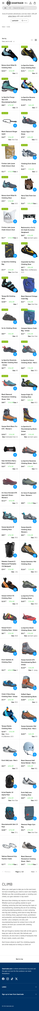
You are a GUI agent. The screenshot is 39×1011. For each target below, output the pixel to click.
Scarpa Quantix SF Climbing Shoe (8, 528)
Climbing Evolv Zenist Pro (28, 165)
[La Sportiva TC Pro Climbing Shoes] (29, 584)
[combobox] (19, 8)
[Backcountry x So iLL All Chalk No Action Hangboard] (29, 216)
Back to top (19, 959)
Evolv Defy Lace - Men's (9, 760)
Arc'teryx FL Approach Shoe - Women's (28, 494)
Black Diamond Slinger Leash (9, 132)
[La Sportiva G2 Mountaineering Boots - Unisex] (29, 415)
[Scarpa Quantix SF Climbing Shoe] (10, 516)
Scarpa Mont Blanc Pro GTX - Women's (9, 427)
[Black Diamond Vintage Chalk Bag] (29, 285)
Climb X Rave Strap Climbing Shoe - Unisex (9, 695)
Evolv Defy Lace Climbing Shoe (26, 793)
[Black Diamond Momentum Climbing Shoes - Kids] (10, 383)
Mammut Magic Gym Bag (28, 825)
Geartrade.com (10, 1006)
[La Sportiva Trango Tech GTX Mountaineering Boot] (10, 86)
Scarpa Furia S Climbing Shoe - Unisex (9, 629)
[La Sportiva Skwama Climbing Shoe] (29, 86)
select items (12, 16)
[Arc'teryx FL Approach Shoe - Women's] (29, 481)
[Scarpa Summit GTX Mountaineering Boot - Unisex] (29, 648)
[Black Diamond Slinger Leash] (10, 120)
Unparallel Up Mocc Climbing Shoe (28, 263)
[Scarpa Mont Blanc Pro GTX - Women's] (10, 415)
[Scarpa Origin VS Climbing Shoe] (29, 383)
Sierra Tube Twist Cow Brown (28, 197)
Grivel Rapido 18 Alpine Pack (7, 793)
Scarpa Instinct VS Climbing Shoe (8, 597)
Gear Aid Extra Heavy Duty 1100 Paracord (9, 462)
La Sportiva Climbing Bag (9, 263)
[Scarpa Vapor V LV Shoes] (29, 120)
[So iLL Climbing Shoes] (10, 317)
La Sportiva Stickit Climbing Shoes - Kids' (28, 629)
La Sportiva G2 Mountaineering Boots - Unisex (29, 428)
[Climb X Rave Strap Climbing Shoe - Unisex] (10, 683)
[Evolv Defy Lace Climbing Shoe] (29, 781)
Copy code (25, 20)
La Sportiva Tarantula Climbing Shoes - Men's (29, 462)
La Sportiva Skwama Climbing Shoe (28, 98)
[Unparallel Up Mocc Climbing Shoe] (29, 250)
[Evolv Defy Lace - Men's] (10, 749)
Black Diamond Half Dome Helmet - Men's (28, 761)
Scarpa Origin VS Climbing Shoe (27, 395)
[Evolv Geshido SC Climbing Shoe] (10, 648)
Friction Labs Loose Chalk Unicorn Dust (8, 164)
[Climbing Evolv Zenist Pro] (29, 152)
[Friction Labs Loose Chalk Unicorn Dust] (10, 152)
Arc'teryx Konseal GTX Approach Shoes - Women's (9, 495)
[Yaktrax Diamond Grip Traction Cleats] (10, 845)
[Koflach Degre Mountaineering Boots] (29, 683)
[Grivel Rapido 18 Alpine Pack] (10, 781)
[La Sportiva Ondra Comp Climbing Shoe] (29, 54)
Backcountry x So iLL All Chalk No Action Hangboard (28, 229)
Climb (8, 26)
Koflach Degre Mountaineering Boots (29, 695)
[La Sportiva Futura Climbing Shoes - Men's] (29, 349)
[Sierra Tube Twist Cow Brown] (29, 184)
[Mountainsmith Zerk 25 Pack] (10, 813)
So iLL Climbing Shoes (9, 328)
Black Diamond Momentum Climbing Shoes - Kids (9, 396)
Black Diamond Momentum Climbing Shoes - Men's (28, 858)
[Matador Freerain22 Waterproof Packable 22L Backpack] (10, 550)
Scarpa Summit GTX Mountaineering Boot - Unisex (29, 662)
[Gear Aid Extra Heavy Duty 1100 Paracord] (10, 449)
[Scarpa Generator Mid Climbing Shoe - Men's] (29, 715)
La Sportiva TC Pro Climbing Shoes (27, 597)
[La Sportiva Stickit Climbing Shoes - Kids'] (29, 616)
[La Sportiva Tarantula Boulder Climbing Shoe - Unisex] (10, 349)
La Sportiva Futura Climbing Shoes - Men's (29, 361)
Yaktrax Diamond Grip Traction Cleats (9, 857)
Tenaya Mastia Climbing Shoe (7, 727)
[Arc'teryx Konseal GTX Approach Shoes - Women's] (10, 481)
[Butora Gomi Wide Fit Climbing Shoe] (10, 54)
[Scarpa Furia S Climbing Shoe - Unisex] (10, 616)
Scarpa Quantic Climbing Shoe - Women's (26, 529)
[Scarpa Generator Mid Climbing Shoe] (29, 550)
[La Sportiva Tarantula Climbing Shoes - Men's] (29, 449)
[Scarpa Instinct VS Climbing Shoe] (10, 584)
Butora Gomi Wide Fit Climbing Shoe (9, 66)
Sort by (4, 38)
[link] (8, 871)
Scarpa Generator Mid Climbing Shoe (28, 562)
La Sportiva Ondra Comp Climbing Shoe (28, 66)
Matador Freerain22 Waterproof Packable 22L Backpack (9, 563)
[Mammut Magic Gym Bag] (29, 813)
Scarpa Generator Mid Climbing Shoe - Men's (28, 727)
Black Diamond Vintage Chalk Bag (29, 297)
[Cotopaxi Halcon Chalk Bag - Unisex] (29, 317)
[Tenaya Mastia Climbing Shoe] (10, 715)
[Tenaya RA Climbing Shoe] (10, 285)
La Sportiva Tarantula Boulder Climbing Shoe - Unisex (10, 362)
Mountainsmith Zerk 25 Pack (10, 825)
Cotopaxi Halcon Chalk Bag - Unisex (29, 329)
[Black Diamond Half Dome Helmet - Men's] (29, 749)
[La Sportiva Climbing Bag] (10, 250)
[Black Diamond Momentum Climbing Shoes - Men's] (29, 845)
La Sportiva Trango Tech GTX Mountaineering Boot (9, 99)
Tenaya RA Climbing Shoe (8, 297)
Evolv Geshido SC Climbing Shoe (7, 661)
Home (3, 26)
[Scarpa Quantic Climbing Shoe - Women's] (29, 516)
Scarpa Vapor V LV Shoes (27, 133)
